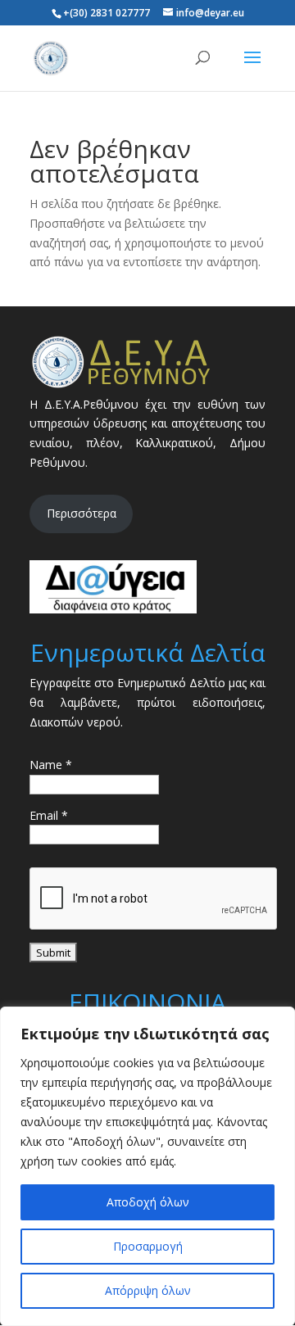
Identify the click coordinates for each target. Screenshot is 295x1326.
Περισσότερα (81, 513)
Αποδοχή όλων (148, 1202)
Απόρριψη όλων (148, 1290)
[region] (147, 1166)
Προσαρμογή (148, 1246)
